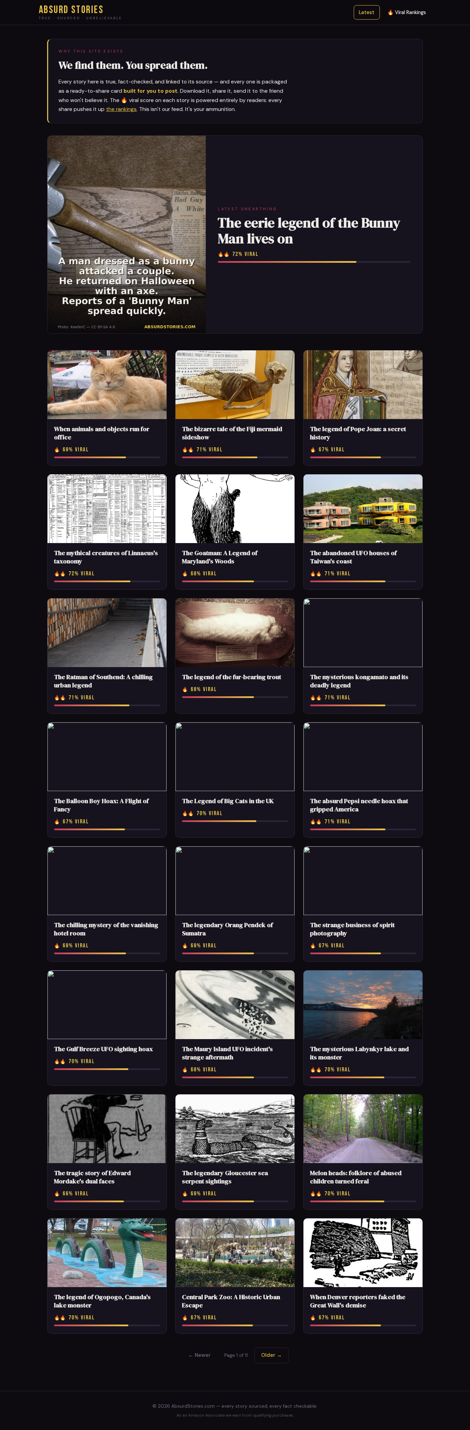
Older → (271, 1355)
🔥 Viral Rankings (406, 12)
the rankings (121, 109)
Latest (366, 12)
